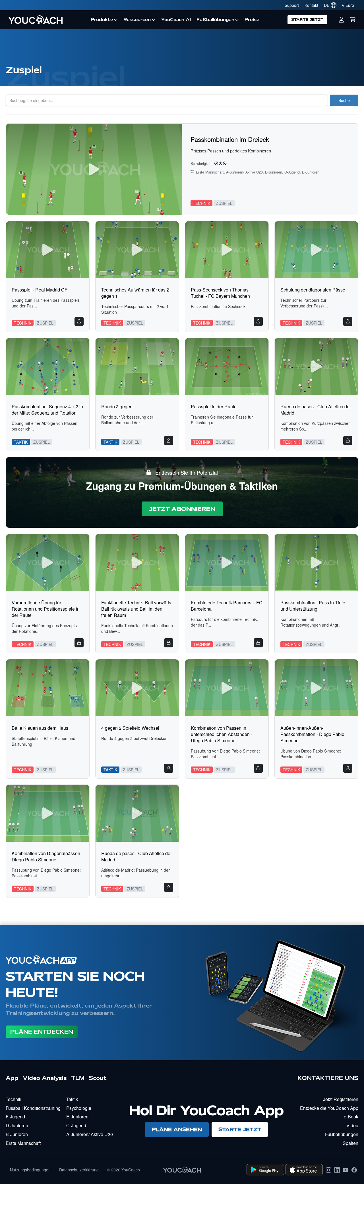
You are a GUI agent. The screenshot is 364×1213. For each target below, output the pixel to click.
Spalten (350, 1143)
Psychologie (78, 1108)
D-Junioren (17, 1125)
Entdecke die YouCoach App (329, 1108)
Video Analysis (45, 1078)
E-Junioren (77, 1116)
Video (352, 1125)
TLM (77, 1078)
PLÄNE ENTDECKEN (41, 1031)
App (12, 1078)
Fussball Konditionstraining (33, 1108)
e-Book (351, 1116)
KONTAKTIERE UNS (327, 1078)
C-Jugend (76, 1125)
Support (292, 5)
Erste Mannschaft (23, 1143)
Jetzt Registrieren (340, 1099)
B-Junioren (17, 1134)
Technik (13, 1099)
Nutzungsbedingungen (30, 1170)
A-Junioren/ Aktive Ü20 (89, 1134)
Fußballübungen (215, 20)
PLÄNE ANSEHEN (177, 1129)
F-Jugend (15, 1116)
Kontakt (311, 5)
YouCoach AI (176, 20)
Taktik (72, 1099)
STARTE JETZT (307, 19)
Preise (252, 20)
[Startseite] (47, 19)
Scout (98, 1078)
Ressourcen (137, 20)
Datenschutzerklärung (79, 1170)
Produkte (102, 20)
